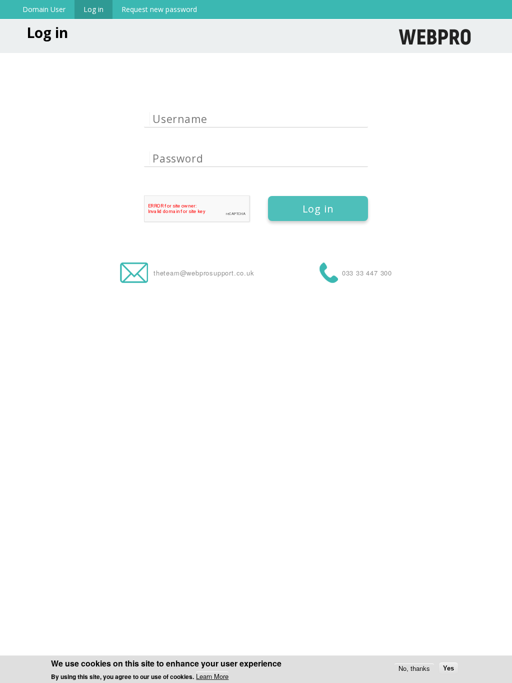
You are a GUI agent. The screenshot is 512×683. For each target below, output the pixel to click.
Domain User (44, 9)
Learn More (212, 676)
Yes (448, 668)
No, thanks (414, 668)
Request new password (159, 9)
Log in (98, 9)
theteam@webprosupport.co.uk (204, 273)
